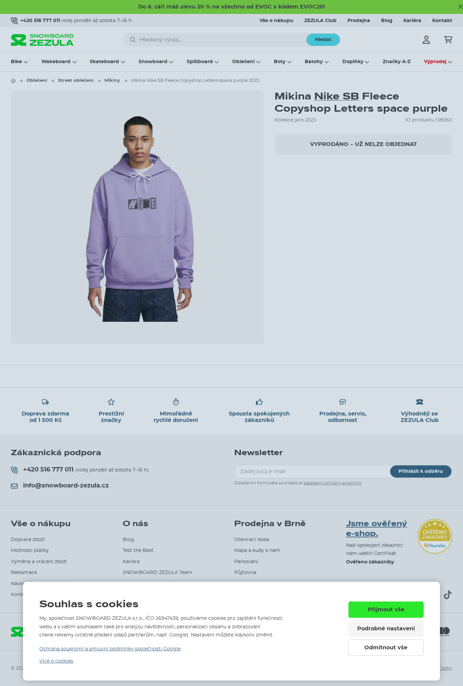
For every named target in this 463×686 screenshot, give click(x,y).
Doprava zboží (28, 539)
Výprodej (435, 61)
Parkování (246, 561)
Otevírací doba (251, 539)
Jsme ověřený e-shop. (376, 528)
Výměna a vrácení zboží (39, 561)
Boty (279, 61)
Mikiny (112, 80)
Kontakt (442, 20)
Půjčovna (245, 572)
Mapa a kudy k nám (257, 550)
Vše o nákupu (277, 20)
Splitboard (200, 61)
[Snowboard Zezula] (42, 40)
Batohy (314, 61)
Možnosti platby (30, 550)
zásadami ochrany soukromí (333, 483)
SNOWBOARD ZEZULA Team (157, 572)
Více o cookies (56, 661)
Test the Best (138, 550)
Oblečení (243, 61)
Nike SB (336, 96)
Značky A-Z (396, 61)
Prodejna (358, 20)
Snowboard (153, 61)
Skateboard (104, 61)
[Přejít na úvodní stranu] (13, 80)
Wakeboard (56, 61)
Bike (16, 61)
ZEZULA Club (320, 20)
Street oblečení (76, 80)
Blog (386, 20)
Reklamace (24, 572)
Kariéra (412, 20)
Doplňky (352, 61)
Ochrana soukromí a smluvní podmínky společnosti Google (110, 649)
